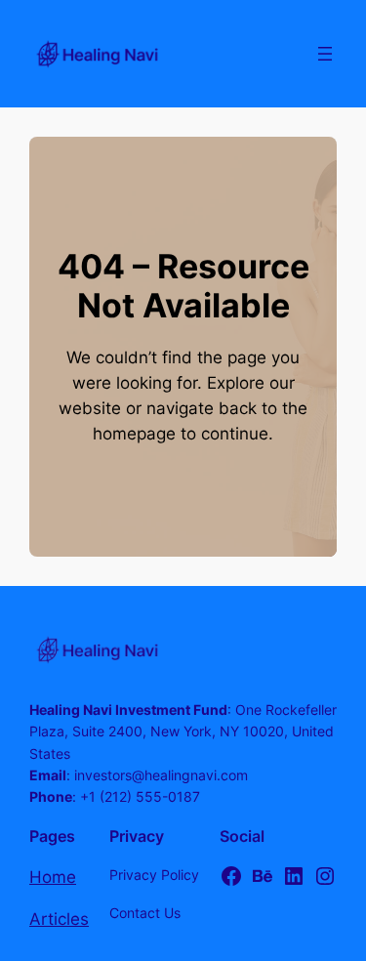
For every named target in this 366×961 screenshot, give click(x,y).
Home (52, 877)
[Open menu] (325, 53)
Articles (59, 919)
